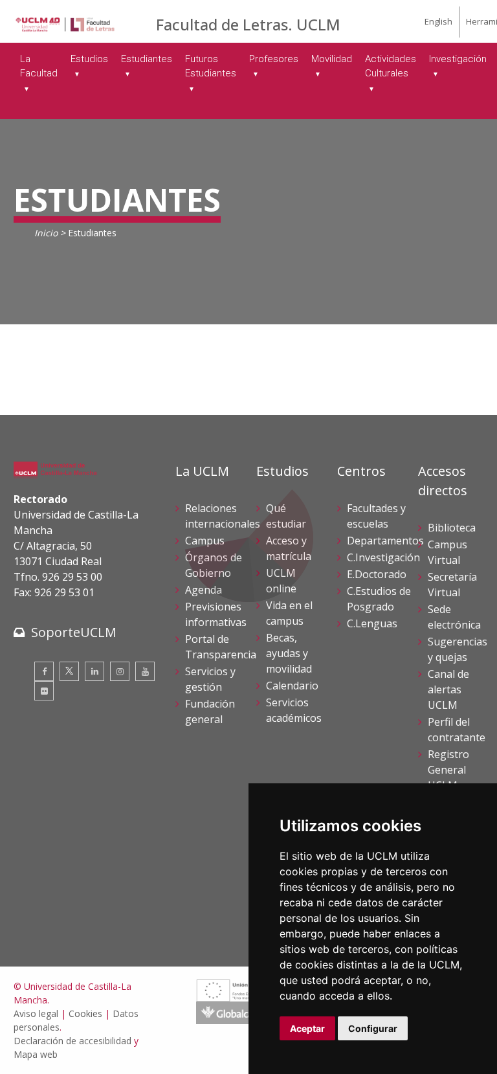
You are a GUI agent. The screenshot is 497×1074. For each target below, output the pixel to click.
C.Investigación (383, 557)
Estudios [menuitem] (89, 59)
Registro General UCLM (448, 769)
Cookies (85, 1013)
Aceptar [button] (307, 1028)
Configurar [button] (372, 1028)
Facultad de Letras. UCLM (248, 24)
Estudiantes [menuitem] (146, 59)
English (438, 21)
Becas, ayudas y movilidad (289, 653)
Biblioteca (452, 527)
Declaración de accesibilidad (72, 1041)
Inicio (46, 233)
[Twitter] (69, 671)
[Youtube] (145, 671)
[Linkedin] (94, 671)
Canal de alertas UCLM (448, 689)
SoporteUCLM (73, 632)
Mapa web (36, 1054)
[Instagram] (119, 671)
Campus (205, 540)
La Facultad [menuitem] (39, 66)
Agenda (203, 590)
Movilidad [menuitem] (331, 59)
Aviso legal (36, 1013)
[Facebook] (44, 671)
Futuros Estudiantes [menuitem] (210, 66)
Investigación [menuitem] (458, 59)
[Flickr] (44, 690)
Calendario (292, 685)
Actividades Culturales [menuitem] (390, 66)
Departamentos (385, 540)
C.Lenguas (372, 623)
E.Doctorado (376, 574)
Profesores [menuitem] (273, 59)
